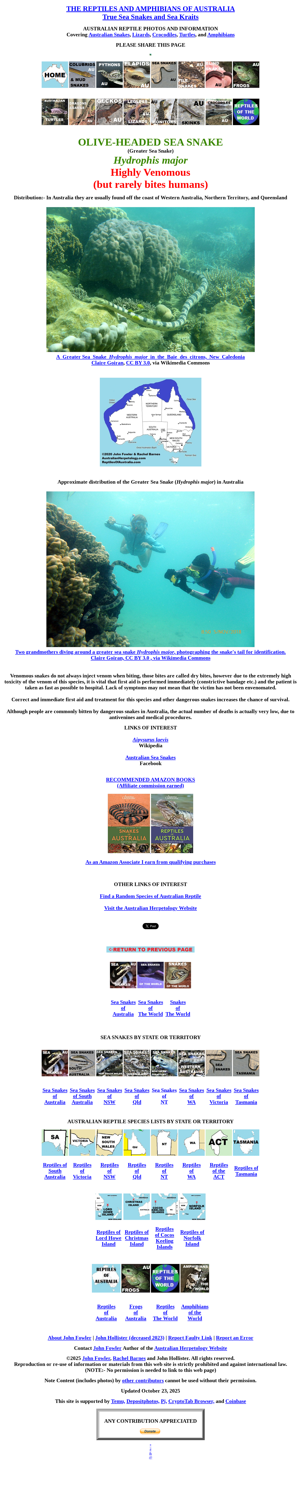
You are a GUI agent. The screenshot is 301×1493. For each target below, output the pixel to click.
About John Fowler (69, 1338)
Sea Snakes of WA (191, 1096)
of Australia (123, 1011)
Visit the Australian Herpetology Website (150, 908)
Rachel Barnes (129, 1358)
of (219, 1096)
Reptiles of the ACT (219, 1171)
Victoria (219, 1102)
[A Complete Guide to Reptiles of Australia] (172, 852)
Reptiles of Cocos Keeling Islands (164, 1238)
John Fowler (107, 1348)
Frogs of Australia (135, 1312)
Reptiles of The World (165, 1312)
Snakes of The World (177, 1008)
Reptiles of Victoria (82, 1171)
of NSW (109, 1099)
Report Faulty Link (190, 1338)
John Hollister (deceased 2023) (129, 1338)
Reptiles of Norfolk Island (192, 1238)
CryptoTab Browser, (191, 1401)
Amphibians (221, 34)
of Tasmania (246, 1099)
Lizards (141, 34)
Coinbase (235, 1401)
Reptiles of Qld (137, 1171)
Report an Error (234, 1338)
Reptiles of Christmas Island (137, 1238)
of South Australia (82, 1099)
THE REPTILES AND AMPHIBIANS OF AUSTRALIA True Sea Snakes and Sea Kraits (150, 13)
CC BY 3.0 (138, 363)
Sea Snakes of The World (150, 1008)
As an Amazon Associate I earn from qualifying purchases (150, 862)
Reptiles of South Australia (55, 1171)
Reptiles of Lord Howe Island (108, 1238)
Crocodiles (164, 34)
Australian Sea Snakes (150, 757)
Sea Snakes (123, 1002)
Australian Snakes (109, 34)
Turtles (187, 34)
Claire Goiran (107, 363)
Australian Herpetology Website (190, 1348)
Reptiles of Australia (106, 1312)
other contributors (143, 1380)
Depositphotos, (143, 1401)
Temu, (118, 1401)
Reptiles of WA (191, 1171)
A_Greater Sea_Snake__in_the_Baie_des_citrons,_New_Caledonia (150, 357)
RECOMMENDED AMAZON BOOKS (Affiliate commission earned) (150, 782)
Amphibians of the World (194, 1312)
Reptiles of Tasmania (246, 1171)
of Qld (137, 1099)
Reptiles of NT (164, 1171)
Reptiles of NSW (109, 1171)
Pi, (164, 1401)
